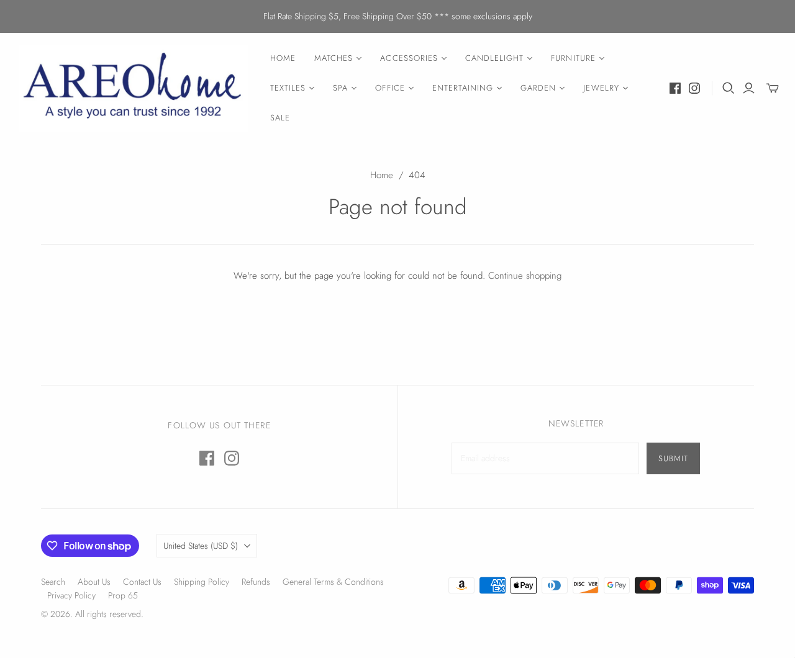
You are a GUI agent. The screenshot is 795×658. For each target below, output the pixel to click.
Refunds (256, 581)
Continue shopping (524, 275)
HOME (283, 58)
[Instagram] (694, 88)
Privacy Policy (71, 595)
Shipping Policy (201, 581)
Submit (673, 458)
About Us (94, 581)
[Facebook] (675, 88)
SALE (280, 118)
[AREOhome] (133, 88)
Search (53, 581)
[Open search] (728, 88)
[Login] (748, 88)
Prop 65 (123, 595)
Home (381, 175)
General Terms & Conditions (333, 581)
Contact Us (142, 581)
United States (200, 545)
